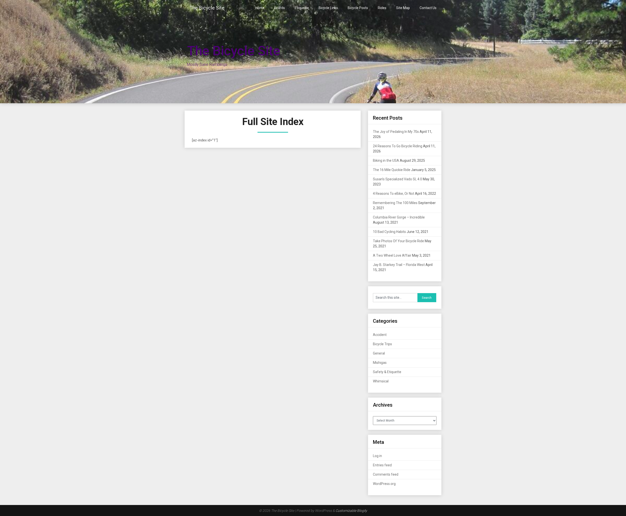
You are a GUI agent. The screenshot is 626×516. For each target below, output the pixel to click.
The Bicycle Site (207, 8)
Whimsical (381, 381)
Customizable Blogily (351, 511)
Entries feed (382, 465)
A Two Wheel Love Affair (392, 255)
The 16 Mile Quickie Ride (391, 170)
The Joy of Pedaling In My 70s (396, 132)
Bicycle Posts (358, 8)
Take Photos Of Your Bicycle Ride (398, 241)
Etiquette (302, 8)
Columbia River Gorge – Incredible (399, 217)
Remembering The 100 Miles (395, 203)
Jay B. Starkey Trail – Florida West (399, 265)
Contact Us (428, 8)
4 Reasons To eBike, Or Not (393, 193)
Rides (382, 8)
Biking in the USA (386, 160)
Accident (380, 335)
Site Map (403, 8)
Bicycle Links (328, 8)
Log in (377, 456)
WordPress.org (384, 484)
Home (260, 8)
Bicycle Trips (382, 344)
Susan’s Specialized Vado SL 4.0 (397, 179)
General (379, 353)
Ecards (279, 8)
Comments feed (385, 474)
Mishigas (380, 363)
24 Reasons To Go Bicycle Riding (397, 146)
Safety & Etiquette (387, 372)
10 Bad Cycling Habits (389, 232)
